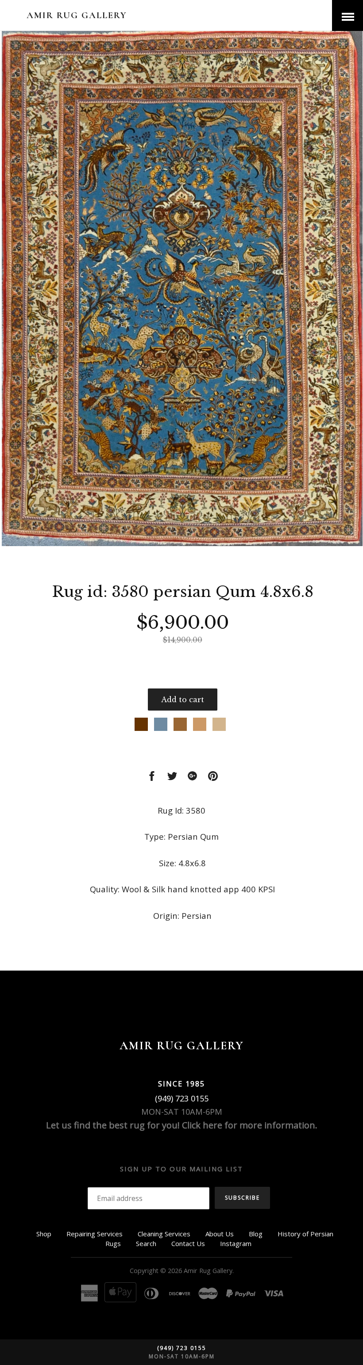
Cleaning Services (164, 1233)
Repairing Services (94, 1233)
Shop (43, 1233)
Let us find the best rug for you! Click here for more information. (181, 1125)
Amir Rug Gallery (77, 15)
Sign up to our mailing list (181, 1168)
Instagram (235, 1243)
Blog (256, 1233)
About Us (219, 1233)
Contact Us (188, 1243)
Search (146, 1243)
